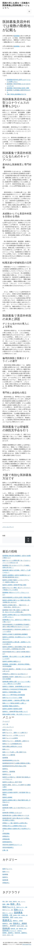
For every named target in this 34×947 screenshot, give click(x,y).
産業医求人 (5, 836)
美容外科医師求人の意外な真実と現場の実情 (16, 597)
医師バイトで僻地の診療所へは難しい (14, 703)
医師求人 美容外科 (9, 926)
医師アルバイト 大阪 (21, 907)
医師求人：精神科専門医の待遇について (15, 711)
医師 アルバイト (21, 901)
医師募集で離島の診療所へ (10, 706)
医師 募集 (5, 904)
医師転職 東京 (22, 928)
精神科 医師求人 (8, 933)
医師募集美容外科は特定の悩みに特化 (14, 766)
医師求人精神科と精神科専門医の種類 (14, 585)
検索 (3, 535)
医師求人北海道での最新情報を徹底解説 (15, 634)
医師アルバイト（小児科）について (13, 735)
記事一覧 (5, 850)
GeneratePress (26, 944)
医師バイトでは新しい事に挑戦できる (14, 752)
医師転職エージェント (9, 930)
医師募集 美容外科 (18, 917)
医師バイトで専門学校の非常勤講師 (13, 695)
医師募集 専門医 (16, 915)
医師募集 (16, 36)
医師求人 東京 (7, 923)
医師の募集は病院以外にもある (12, 746)
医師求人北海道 (7, 789)
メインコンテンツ (8, 527)
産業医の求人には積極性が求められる (14, 826)
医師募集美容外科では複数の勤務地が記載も (16, 763)
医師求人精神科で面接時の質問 (12, 709)
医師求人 (5, 769)
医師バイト (5, 749)
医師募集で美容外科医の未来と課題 (18, 88)
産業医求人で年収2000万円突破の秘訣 (14, 689)
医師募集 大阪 (7, 915)
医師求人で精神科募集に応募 (11, 692)
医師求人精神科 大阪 (22, 926)
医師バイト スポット (7, 913)
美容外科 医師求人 (21, 933)
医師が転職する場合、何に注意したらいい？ (16, 714)
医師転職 (5, 805)
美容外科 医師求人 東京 (7, 935)
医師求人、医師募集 (8, 771)
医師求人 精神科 (20, 923)
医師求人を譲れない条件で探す (12, 782)
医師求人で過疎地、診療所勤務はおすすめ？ (16, 686)
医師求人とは (6, 774)
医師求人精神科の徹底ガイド (11, 661)
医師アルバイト (7, 730)
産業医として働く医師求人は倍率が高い (15, 823)
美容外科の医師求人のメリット (12, 844)
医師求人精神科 (7, 797)
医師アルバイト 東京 (7, 909)
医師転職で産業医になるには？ (12, 812)
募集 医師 (5, 901)
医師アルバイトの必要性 (10, 738)
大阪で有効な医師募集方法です (16, 94)
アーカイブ (5, 721)
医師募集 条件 (24, 915)
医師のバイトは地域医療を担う (12, 744)
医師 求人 (15, 904)
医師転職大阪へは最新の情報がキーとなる (15, 815)
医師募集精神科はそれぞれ (10, 760)
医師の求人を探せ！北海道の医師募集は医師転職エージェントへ (16, 5)
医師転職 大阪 (14, 928)
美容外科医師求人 (8, 847)
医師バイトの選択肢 (8, 755)
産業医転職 (5, 839)
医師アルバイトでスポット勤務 (12, 697)
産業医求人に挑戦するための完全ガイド (15, 674)
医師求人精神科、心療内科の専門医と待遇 (15, 700)
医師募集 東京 (7, 917)
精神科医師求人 (7, 842)
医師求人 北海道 (18, 920)
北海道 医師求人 (13, 901)
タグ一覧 (5, 724)
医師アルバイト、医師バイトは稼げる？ (15, 732)
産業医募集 (5, 833)
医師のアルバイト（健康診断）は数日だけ (15, 741)
